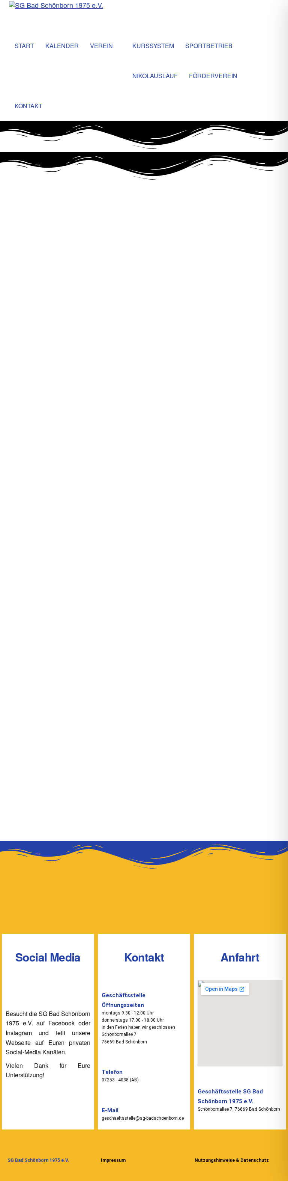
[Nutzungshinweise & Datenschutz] (199, 1147)
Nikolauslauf (155, 75)
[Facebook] (36, 989)
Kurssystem (153, 45)
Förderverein (213, 75)
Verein (101, 45)
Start (24, 45)
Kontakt (28, 105)
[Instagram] (60, 989)
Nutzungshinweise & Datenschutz (232, 1160)
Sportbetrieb (208, 45)
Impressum (113, 1160)
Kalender (62, 45)
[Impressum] (105, 1147)
